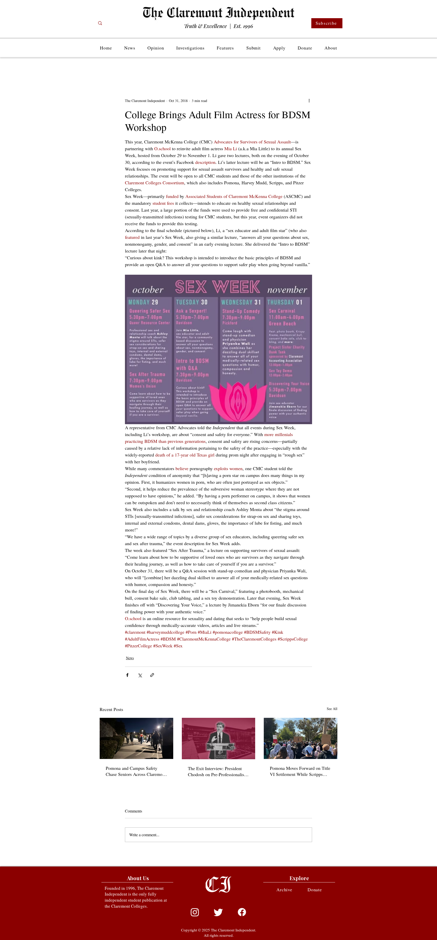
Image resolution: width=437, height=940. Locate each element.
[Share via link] (152, 675)
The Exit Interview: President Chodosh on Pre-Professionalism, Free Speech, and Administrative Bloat (218, 771)
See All (332, 708)
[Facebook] (241, 912)
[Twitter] (218, 912)
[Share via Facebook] (127, 675)
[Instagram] (194, 912)
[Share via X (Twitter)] (139, 675)
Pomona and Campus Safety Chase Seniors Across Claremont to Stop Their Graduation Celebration (136, 771)
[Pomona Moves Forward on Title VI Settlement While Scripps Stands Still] (300, 738)
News (130, 657)
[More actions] (309, 100)
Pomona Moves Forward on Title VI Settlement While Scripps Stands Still (300, 771)
